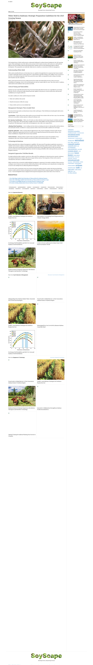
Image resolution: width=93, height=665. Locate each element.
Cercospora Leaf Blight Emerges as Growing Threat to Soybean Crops (27, 181)
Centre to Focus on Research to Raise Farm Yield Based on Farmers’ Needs (49, 243)
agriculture (29, 187)
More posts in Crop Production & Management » (56, 274)
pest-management (25, 188)
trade (81, 167)
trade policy (71, 169)
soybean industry (78, 163)
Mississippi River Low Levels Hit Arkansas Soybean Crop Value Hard (50, 326)
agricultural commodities (74, 131)
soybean (81, 161)
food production (71, 156)
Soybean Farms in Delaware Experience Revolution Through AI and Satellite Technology (21, 270)
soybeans (46, 188)
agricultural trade (71, 140)
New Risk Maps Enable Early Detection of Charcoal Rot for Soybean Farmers (28, 178)
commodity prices (72, 146)
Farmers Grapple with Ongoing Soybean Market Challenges (79, 61)
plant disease (33, 188)
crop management (36, 187)
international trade (73, 160)
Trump (74, 171)
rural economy (76, 161)
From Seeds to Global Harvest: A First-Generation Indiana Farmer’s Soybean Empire (50, 299)
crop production (72, 149)
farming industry (76, 155)
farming (70, 155)
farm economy (71, 153)
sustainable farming (71, 167)
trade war (70, 171)
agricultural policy (73, 136)
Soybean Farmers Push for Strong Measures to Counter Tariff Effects (79, 76)
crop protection (43, 187)
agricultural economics (72, 132)
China (72, 142)
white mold (60, 188)
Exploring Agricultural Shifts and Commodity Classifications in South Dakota (78, 81)
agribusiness (71, 129)
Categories (70, 124)
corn (78, 145)
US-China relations (72, 172)
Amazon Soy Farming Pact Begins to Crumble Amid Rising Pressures (79, 85)
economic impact (73, 151)
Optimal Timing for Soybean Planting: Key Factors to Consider (22, 435)
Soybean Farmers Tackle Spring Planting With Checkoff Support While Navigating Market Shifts (79, 96)
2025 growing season (12, 187)
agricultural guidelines (21, 187)
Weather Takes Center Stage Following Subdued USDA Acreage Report (79, 120)
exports (79, 151)
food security (77, 156)
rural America (70, 161)
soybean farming (40, 188)
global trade (75, 158)
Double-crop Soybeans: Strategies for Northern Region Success (20, 217)
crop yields (79, 149)
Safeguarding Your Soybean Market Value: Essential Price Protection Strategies (21, 299)
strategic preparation (53, 188)
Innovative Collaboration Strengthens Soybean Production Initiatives (49, 408)
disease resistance (59, 187)
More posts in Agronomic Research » (58, 192)
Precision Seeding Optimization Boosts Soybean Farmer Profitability (26, 183)
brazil (69, 142)
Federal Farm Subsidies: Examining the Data (78, 51)
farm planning (11, 188)
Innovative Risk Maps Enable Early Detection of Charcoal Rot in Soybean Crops (29, 180)
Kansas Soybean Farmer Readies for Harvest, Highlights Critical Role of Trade (79, 106)
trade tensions (78, 169)
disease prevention (51, 187)
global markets (70, 158)
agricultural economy (80, 132)
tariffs (78, 167)
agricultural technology (78, 138)
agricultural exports (74, 134)
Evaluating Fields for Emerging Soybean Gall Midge (78, 116)
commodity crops (76, 142)
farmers (76, 153)
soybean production (71, 165)
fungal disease (18, 188)
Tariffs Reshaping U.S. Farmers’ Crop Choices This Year (78, 111)
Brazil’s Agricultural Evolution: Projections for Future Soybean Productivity (79, 90)
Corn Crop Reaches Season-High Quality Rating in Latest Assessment (78, 101)
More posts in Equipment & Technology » (57, 357)
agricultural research (71, 138)
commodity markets (74, 144)
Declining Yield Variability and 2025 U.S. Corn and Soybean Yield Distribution (21, 243)
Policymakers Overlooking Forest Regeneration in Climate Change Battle (50, 217)
